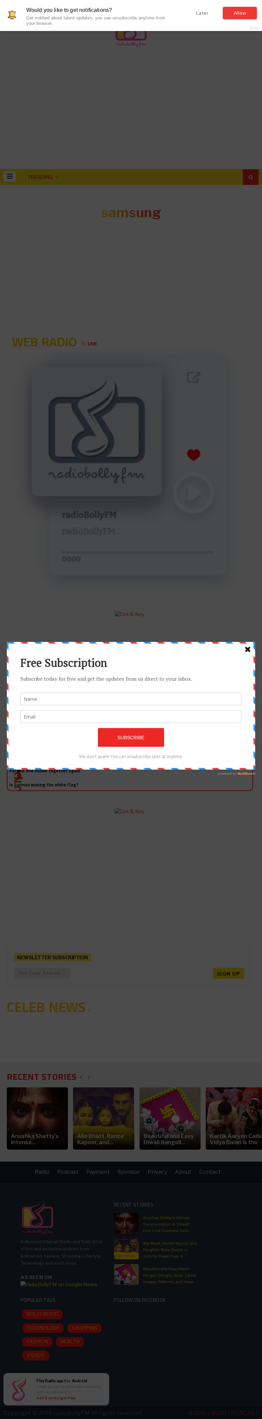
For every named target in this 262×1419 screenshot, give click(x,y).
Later (202, 13)
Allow (240, 13)
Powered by (243, 28)
